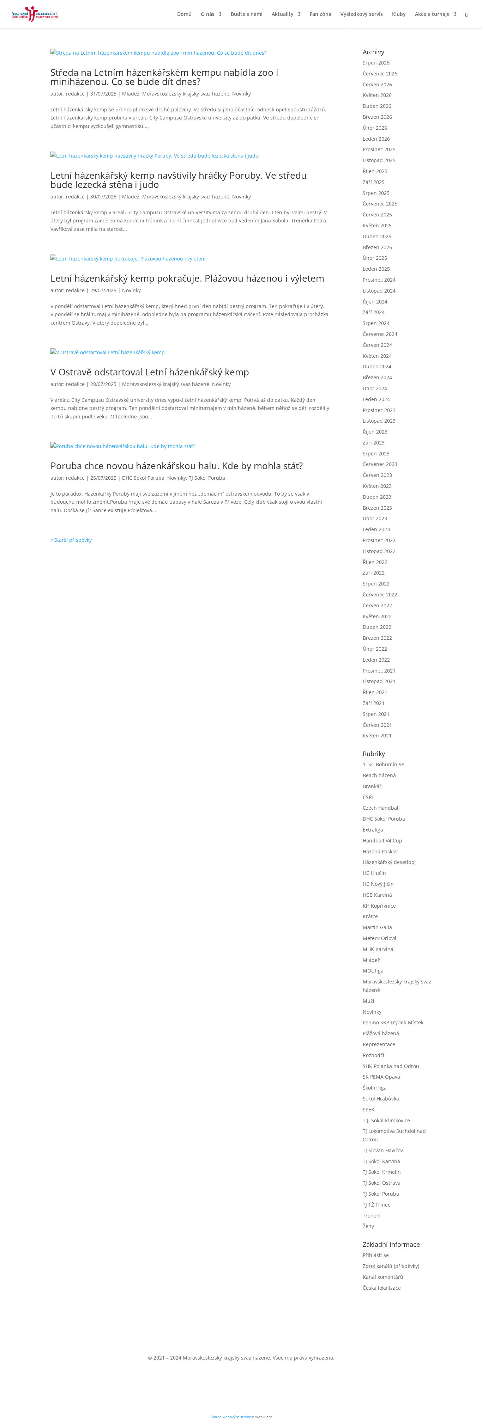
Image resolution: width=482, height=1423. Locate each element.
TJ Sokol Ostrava (381, 1182)
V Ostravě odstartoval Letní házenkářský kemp (149, 372)
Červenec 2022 (380, 594)
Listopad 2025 (379, 160)
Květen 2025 (377, 225)
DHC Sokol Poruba (143, 477)
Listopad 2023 (379, 420)
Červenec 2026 (380, 73)
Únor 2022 (375, 648)
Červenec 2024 (380, 334)
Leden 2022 (376, 659)
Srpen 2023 (376, 453)
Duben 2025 (377, 236)
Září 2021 (374, 703)
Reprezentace (379, 1044)
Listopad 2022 (379, 551)
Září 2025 (374, 182)
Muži (368, 1001)
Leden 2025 (376, 268)
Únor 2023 (375, 518)
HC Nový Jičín (378, 884)
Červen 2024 (377, 345)
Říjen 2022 (375, 562)
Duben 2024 (377, 366)
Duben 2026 (377, 106)
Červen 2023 (377, 475)
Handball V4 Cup (382, 840)
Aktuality (283, 14)
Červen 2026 (377, 84)
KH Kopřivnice (379, 905)
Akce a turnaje (432, 14)
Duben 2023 (377, 496)
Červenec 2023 (380, 464)
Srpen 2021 (376, 714)
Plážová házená (381, 1033)
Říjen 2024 (375, 301)
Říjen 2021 (375, 692)
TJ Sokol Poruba (207, 477)
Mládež (130, 93)
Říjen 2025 (375, 171)
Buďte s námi (247, 14)
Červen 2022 (377, 605)
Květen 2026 (377, 95)
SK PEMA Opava (381, 1076)
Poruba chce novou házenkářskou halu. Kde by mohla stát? (176, 465)
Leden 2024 (376, 399)
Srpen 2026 (376, 62)
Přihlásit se (376, 1255)
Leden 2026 (376, 138)
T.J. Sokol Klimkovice (386, 1120)
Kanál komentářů (383, 1277)
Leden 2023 (376, 529)
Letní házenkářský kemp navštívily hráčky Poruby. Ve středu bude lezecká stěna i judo (178, 180)
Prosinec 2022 (379, 540)
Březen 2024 (377, 377)
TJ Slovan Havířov (383, 1150)
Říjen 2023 (375, 431)
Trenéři (371, 1215)
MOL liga (373, 970)
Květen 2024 (377, 355)
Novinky (241, 93)
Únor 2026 (375, 127)
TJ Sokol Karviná (381, 1161)
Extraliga (373, 829)
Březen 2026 (377, 117)
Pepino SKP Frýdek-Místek (393, 1022)
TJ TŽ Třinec (376, 1204)
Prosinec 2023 (379, 410)
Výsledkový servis (362, 14)
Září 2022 (374, 572)
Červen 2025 (377, 214)
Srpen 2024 (376, 323)
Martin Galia (377, 927)
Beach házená (379, 775)
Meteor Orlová (380, 938)
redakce (75, 93)
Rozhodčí (373, 1055)
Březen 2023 (377, 507)
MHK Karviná (378, 949)
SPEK (368, 1109)
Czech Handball (381, 807)
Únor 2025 (375, 257)
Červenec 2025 (380, 203)
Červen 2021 (377, 725)
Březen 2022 (377, 637)
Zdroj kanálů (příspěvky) (391, 1266)
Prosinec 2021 (379, 670)
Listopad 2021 (379, 681)
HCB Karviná (377, 894)
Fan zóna (320, 14)
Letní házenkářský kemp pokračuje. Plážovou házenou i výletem (187, 278)
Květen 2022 (377, 616)
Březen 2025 (377, 247)
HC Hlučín (374, 873)
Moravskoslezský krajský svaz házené (185, 93)
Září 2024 (374, 312)
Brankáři (373, 786)
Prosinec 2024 (379, 279)
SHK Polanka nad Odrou (391, 1066)
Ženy (368, 1226)
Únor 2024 (375, 388)
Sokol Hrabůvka (381, 1098)
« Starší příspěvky (71, 539)
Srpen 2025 (376, 193)
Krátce (370, 916)
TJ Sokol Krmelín (382, 1172)
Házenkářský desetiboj (389, 862)
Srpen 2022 (376, 583)
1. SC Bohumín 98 (383, 764)
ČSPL (368, 797)
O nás (208, 14)
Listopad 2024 (379, 290)
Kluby (399, 14)
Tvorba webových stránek (231, 1417)
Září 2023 (374, 442)
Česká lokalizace (382, 1287)
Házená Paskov (380, 851)
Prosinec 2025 (379, 149)
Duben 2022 (377, 627)
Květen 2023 (377, 486)
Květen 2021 (377, 735)
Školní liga (375, 1087)
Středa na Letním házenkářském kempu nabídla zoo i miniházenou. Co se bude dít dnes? (164, 77)
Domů (184, 14)
